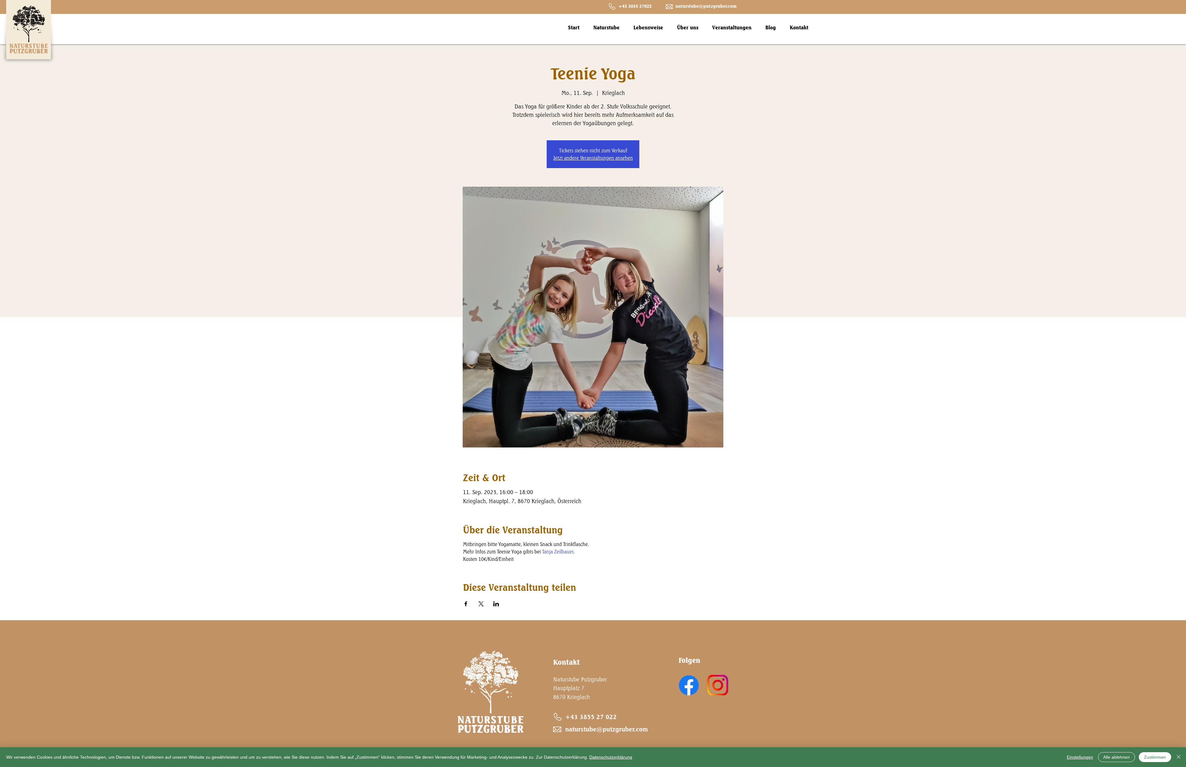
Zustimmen (1155, 757)
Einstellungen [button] (1080, 757)
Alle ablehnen (1116, 757)
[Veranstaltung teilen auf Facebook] (466, 603)
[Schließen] (1178, 757)
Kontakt (566, 662)
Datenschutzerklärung (610, 757)
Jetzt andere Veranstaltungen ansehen (593, 158)
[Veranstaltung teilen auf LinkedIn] (496, 603)
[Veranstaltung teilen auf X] (481, 603)
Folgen (689, 660)
